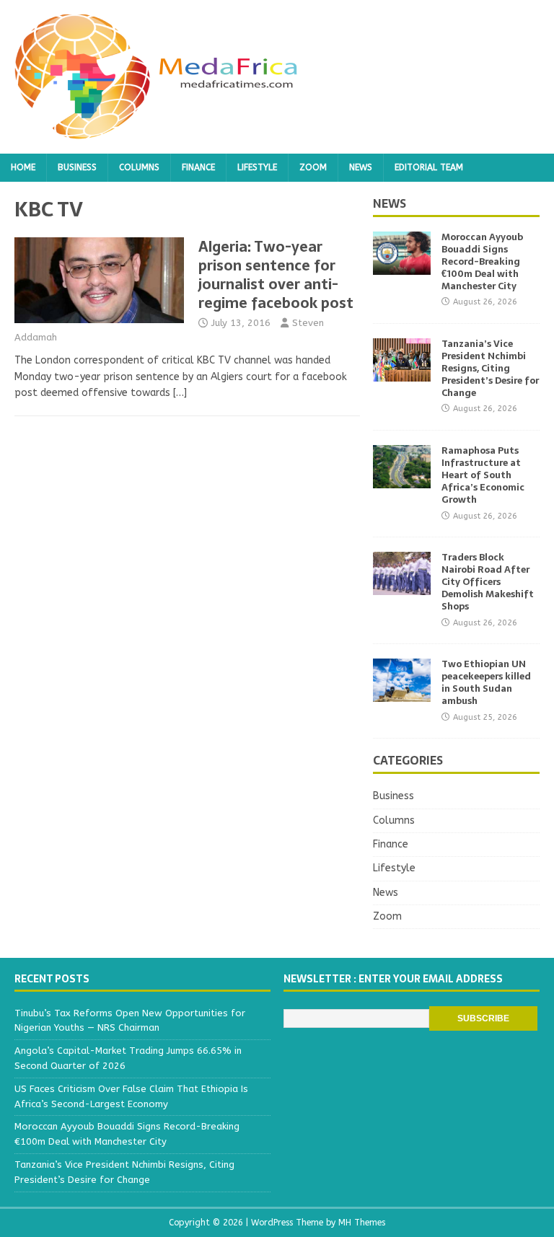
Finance (198, 167)
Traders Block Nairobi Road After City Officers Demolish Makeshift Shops (487, 582)
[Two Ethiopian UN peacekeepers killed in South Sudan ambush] (402, 693)
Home (23, 167)
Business (77, 167)
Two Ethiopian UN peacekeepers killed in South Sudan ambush (486, 682)
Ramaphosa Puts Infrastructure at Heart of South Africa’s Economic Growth (482, 475)
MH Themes (361, 1223)
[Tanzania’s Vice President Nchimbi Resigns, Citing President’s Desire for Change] (402, 373)
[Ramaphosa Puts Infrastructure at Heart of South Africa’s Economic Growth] (402, 480)
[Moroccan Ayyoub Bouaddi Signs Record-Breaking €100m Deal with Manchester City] (402, 266)
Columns (139, 167)
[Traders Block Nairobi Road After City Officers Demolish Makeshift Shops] (402, 587)
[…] (180, 393)
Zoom (313, 167)
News (360, 167)
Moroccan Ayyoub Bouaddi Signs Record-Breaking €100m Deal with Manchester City (482, 261)
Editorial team (429, 167)
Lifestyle (257, 167)
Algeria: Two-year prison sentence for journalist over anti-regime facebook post (275, 274)
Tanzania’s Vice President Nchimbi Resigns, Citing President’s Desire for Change (490, 368)
